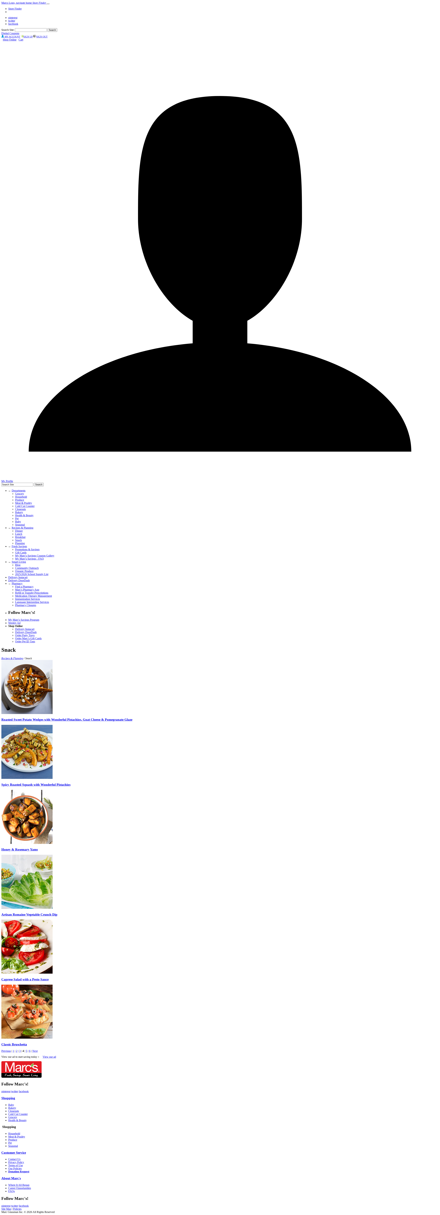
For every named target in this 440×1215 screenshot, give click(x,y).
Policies (17, 1208)
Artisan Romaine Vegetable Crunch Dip (29, 914)
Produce (19, 499)
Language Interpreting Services (32, 602)
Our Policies (15, 1168)
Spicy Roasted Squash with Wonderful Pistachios (35, 784)
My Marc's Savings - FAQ (29, 558)
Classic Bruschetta (14, 1044)
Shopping (8, 1098)
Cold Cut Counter (25, 506)
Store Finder (15, 8)
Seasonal (20, 524)
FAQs (11, 1191)
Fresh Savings (19, 546)
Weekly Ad (14, 622)
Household (21, 496)
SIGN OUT (42, 36)
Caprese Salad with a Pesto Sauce (25, 979)
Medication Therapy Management (33, 595)
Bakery (19, 512)
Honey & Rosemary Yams (19, 849)
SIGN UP (28, 36)
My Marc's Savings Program (23, 619)
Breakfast (20, 537)
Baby (18, 521)
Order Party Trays (25, 635)
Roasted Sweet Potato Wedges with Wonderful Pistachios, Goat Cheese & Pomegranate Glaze (66, 719)
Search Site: (7, 29)
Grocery (19, 493)
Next (35, 1050)
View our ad (49, 1056)
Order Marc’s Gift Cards (28, 638)
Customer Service (13, 1152)
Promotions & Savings (27, 549)
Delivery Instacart (18, 577)
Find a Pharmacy (24, 586)
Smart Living (19, 561)
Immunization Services (27, 599)
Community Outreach (27, 568)
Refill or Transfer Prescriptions (31, 592)
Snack (18, 540)
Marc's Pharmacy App (27, 589)
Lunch (18, 533)
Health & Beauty (24, 515)
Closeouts (20, 509)
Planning (20, 543)
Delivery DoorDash (19, 580)
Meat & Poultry (23, 503)
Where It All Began (18, 1185)
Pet (17, 518)
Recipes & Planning (22, 527)
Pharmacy (17, 583)
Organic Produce (24, 571)
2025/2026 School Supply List (31, 574)
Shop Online (9, 39)
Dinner (19, 530)
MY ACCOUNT (12, 36)
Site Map (6, 1208)
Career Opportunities (19, 1188)
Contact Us (14, 1159)
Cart (21, 39)
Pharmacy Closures (25, 605)
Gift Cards (20, 552)
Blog (17, 564)
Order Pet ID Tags (25, 641)
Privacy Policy (16, 1162)
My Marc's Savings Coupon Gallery (34, 555)
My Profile (7, 481)
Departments (18, 490)
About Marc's (11, 1178)
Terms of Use (15, 1165)
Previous (6, 1050)
